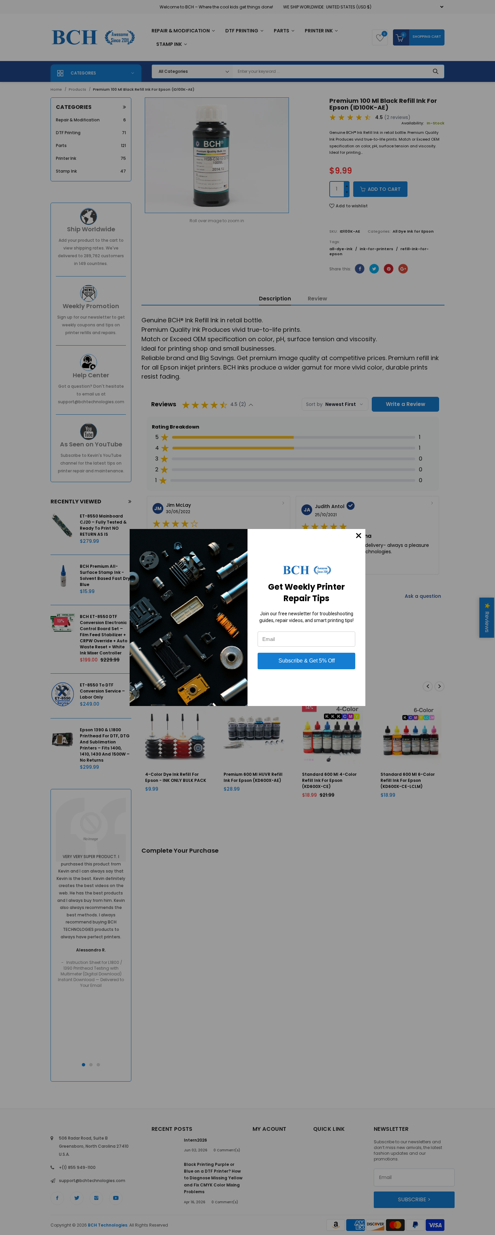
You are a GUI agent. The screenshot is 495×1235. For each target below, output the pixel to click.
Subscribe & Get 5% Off (306, 661)
